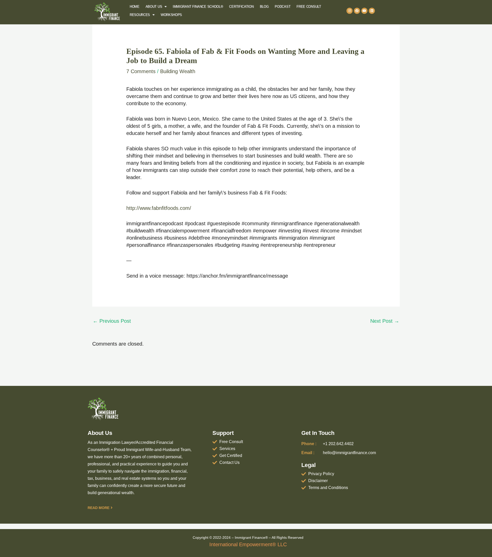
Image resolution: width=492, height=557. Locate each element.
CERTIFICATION (241, 6)
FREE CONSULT (308, 6)
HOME (134, 6)
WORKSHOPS (171, 15)
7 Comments (141, 71)
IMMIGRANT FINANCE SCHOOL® (198, 6)
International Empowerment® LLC (248, 544)
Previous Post (112, 321)
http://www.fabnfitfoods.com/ (158, 208)
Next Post (384, 321)
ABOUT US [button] (154, 6)
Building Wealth (177, 71)
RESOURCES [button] (140, 15)
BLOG (264, 6)
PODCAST (282, 6)
